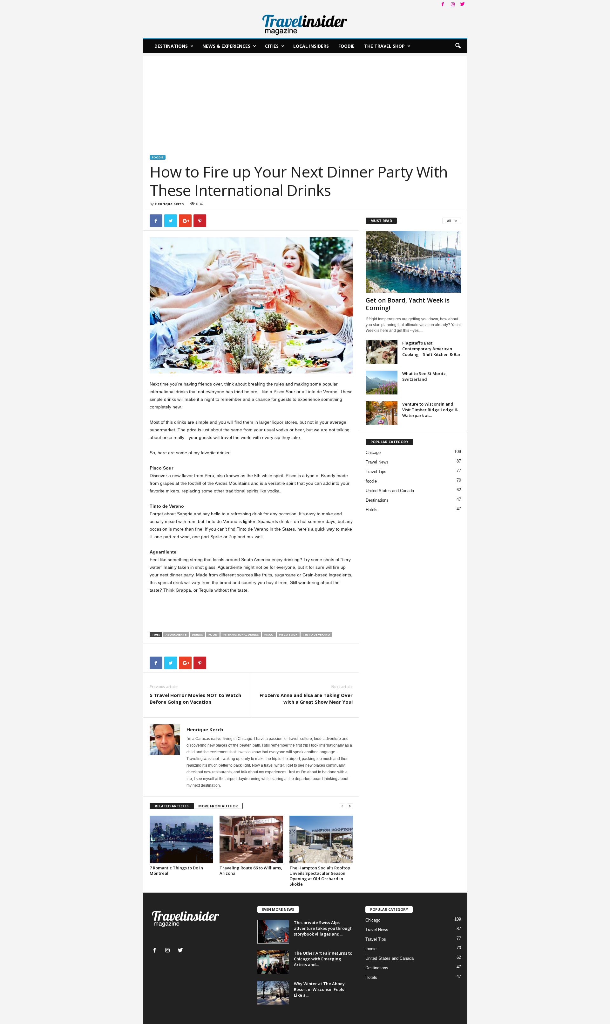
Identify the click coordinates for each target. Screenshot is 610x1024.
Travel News (377, 462)
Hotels (371, 509)
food (212, 634)
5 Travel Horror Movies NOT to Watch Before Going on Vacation (195, 698)
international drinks (241, 634)
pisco (269, 634)
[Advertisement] (305, 100)
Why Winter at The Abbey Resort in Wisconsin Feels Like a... (319, 989)
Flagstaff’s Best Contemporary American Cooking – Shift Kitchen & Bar (431, 348)
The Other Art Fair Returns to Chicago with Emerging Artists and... (323, 958)
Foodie (346, 46)
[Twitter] (462, 4)
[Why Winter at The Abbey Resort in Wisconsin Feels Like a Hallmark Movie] (273, 993)
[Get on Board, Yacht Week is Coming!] (413, 262)
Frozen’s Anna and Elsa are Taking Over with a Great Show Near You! (306, 698)
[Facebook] (443, 4)
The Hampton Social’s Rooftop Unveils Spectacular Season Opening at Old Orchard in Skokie (319, 876)
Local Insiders (311, 46)
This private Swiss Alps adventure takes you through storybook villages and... (323, 928)
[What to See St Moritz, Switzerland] (381, 382)
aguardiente (176, 634)
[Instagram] (453, 4)
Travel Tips (376, 471)
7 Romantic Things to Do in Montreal (176, 870)
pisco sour (288, 634)
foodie (157, 157)
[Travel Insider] (305, 23)
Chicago (373, 452)
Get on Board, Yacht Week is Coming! (408, 304)
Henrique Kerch (169, 203)
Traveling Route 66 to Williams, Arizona (251, 870)
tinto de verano (316, 634)
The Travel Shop (384, 46)
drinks (197, 634)
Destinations (171, 46)
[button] (458, 46)
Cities (272, 46)
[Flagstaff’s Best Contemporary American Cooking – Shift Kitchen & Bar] (381, 352)
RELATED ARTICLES (172, 806)
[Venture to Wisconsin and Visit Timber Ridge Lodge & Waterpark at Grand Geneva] (381, 413)
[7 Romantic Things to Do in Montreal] (181, 839)
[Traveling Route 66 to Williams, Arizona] (251, 839)
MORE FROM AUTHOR (218, 806)
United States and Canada (390, 490)
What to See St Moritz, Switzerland (424, 376)
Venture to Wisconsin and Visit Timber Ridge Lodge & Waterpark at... (430, 409)
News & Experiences (226, 46)
